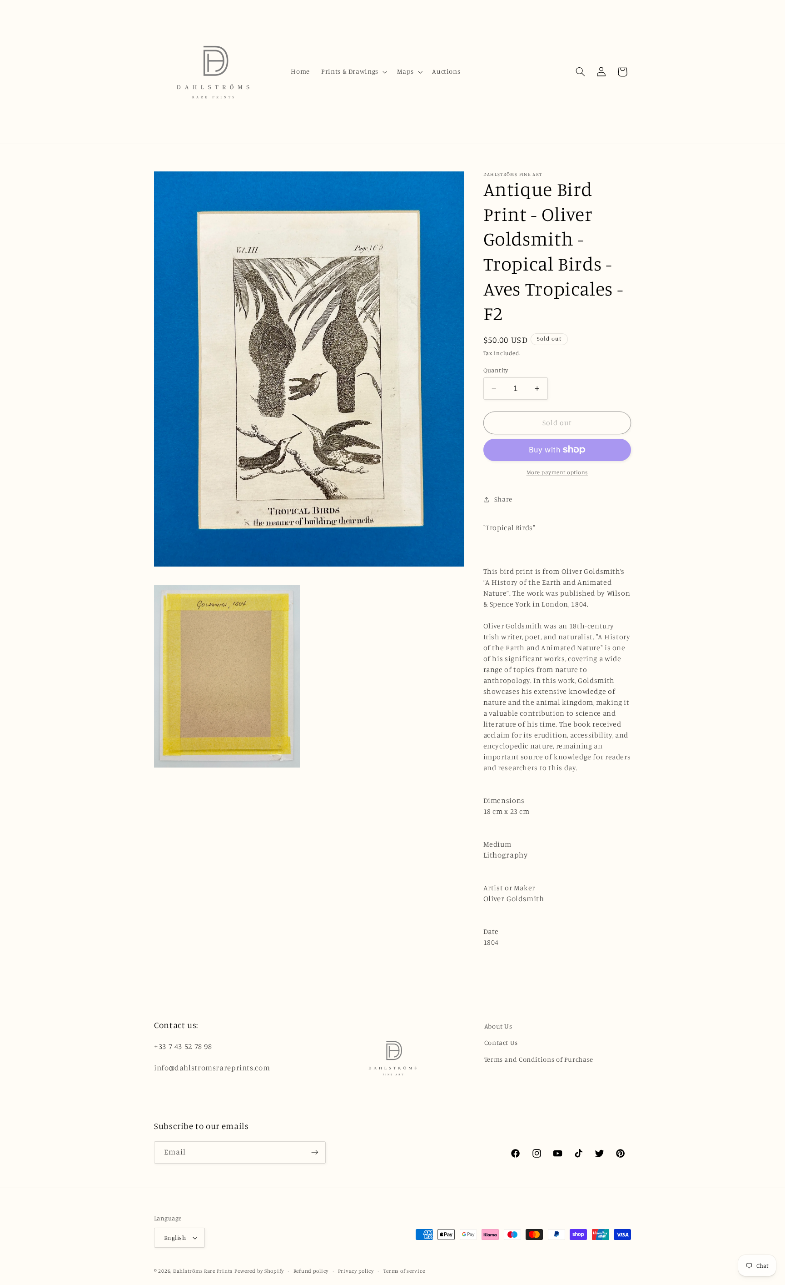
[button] (354, 72)
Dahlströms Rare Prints (203, 1271)
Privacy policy (356, 1271)
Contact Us (501, 1042)
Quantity (495, 370)
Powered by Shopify (259, 1271)
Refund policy (311, 1271)
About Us (498, 1026)
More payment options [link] (557, 472)
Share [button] (503, 499)
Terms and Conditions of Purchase (538, 1059)
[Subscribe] (314, 1152)
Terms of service (404, 1271)
